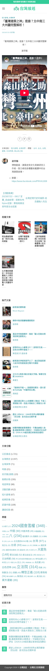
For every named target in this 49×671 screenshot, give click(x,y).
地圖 (4, 469)
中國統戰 (39, 531)
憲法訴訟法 (29, 555)
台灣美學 (12, 18)
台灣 (38, 540)
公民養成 (6, 454)
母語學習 (6, 484)
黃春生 (15, 380)
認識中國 (6, 505)
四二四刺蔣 (35, 545)
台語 (16, 545)
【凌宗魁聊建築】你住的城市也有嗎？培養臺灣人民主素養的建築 (40, 241)
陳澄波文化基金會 (20, 353)
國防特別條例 (12, 550)
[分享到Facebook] (20, 139)
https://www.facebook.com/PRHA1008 (29, 181)
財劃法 (7, 572)
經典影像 (6, 500)
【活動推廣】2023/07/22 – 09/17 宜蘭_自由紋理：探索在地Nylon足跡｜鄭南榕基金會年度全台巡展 (13, 200)
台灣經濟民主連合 (20, 407)
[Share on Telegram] (29, 139)
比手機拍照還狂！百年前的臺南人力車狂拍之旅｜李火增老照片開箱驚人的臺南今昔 (7, 278)
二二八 (12, 536)
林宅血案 (41, 559)
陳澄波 (22, 576)
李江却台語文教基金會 (25, 559)
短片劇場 (5, 18)
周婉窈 (15, 394)
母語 (13, 562)
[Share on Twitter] (24, 139)
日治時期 (9, 151)
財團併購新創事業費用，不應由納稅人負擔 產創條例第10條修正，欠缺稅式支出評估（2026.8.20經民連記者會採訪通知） (28, 639)
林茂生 (6, 562)
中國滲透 (27, 531)
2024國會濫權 (28, 525)
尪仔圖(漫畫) (8, 474)
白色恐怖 (9, 567)
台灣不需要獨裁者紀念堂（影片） (23, 239)
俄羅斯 (37, 536)
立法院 (27, 567)
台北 (39, 148)
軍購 (17, 572)
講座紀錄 (6, 510)
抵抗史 (41, 555)
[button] (3, 8)
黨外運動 (10, 580)
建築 (3, 151)
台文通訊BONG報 (23, 541)
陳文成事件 (11, 576)
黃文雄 (41, 576)
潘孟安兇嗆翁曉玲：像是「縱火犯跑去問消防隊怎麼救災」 (27, 612)
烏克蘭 (40, 562)
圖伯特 (24, 550)
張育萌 (15, 324)
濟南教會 (29, 562)
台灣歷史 (6, 459)
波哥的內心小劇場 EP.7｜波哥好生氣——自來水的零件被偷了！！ (28, 620)
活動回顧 (6, 489)
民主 (21, 562)
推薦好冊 (6, 479)
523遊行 (6, 526)
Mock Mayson (18, 311)
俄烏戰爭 (27, 536)
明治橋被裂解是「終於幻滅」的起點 (8, 239)
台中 (35, 148)
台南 (44, 148)
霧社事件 (31, 576)
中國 (15, 531)
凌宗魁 (12, 32)
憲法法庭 (16, 555)
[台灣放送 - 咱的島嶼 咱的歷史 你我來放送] (24, 8)
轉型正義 (30, 572)
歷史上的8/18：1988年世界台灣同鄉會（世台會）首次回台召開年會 (27, 649)
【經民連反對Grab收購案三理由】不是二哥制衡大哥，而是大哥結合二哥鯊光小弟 (28, 629)
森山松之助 (18, 151)
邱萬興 (15, 420)
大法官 (33, 550)
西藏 (42, 567)
